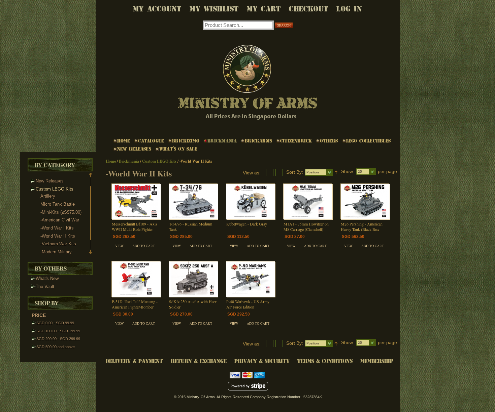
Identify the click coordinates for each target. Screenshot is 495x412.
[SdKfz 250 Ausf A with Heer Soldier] (193, 279)
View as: (252, 172)
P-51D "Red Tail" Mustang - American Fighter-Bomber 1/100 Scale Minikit (135, 307)
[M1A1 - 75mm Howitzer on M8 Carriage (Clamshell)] (308, 201)
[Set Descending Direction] (336, 172)
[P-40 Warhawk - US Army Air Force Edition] (250, 279)
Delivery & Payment (134, 361)
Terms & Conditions (325, 361)
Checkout (308, 9)
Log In (349, 9)
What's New (47, 278)
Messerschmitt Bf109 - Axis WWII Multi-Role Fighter (134, 226)
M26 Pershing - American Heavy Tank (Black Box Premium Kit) (362, 229)
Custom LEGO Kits (159, 161)
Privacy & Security (262, 361)
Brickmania (129, 161)
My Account (157, 9)
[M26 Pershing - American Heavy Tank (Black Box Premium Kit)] (365, 201)
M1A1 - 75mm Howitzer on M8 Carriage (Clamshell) (306, 226)
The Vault (45, 286)
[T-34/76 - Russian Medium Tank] (193, 201)
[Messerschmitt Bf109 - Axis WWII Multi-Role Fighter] (136, 201)
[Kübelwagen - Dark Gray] (250, 201)
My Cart (264, 9)
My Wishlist (214, 9)
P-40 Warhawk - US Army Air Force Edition (247, 304)
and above (55, 347)
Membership (376, 361)
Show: (347, 171)
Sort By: (294, 172)
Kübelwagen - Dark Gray (246, 223)
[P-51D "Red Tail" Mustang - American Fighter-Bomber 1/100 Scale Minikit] (136, 279)
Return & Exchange (199, 361)
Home (111, 161)
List (269, 172)
